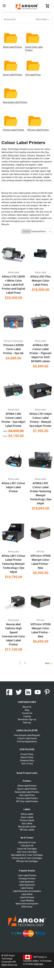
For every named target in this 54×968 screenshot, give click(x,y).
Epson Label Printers (12, 74)
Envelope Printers (27, 878)
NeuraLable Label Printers (27, 792)
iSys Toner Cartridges (27, 852)
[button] (27, 19)
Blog (27, 710)
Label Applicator (27, 882)
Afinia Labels (27, 814)
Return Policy (27, 757)
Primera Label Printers (13, 130)
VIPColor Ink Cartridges (27, 861)
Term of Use (27, 763)
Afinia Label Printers (12, 47)
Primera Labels (27, 820)
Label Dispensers (27, 885)
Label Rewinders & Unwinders (27, 891)
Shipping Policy (27, 760)
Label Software (27, 897)
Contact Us (27, 713)
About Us (27, 707)
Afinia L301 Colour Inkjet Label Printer (13, 487)
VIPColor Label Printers (38, 130)
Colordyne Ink (27, 845)
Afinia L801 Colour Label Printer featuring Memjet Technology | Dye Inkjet (13, 563)
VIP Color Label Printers (27, 801)
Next (47, 663)
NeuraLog (40, 155)
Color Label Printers (27, 875)
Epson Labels (27, 817)
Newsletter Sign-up (27, 719)
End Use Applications (27, 741)
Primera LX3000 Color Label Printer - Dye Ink (13, 349)
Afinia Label (13, 155)
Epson (23, 155)
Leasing (27, 716)
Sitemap (27, 722)
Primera (31, 155)
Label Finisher (27, 888)
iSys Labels (27, 823)
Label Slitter (27, 894)
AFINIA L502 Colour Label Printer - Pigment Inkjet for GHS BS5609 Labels (40, 353)
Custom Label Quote (27, 738)
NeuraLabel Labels (27, 826)
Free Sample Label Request (27, 735)
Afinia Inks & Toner (27, 842)
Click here (38, 964)
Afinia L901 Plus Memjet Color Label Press (40, 280)
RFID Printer (27, 907)
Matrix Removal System (27, 903)
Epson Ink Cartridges (27, 849)
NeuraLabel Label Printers (15, 102)
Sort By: (26, 231)
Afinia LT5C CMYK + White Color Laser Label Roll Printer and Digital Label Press (13, 284)
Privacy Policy (27, 754)
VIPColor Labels (27, 830)
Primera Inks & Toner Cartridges (27, 858)
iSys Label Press (33, 74)
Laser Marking (27, 900)
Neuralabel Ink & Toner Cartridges (27, 855)
